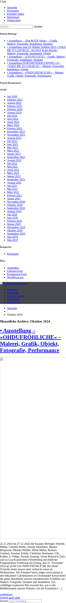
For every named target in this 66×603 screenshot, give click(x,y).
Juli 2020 (12, 214)
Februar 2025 (14, 106)
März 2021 (13, 192)
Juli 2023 (12, 141)
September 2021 (16, 179)
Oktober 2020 (15, 204)
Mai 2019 (12, 240)
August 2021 (14, 182)
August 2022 (14, 160)
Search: (4, 600)
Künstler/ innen (15, 13)
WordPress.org (15, 277)
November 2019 (16, 227)
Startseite (12, 7)
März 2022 (13, 173)
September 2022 (16, 157)
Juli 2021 (12, 185)
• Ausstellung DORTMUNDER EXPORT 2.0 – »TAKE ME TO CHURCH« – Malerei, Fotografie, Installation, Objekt (36, 66)
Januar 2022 (14, 176)
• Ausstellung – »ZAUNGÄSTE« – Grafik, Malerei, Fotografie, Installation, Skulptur (36, 58)
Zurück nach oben (10, 597)
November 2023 (16, 134)
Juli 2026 (12, 96)
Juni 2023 (12, 144)
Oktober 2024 (15, 109)
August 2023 (14, 137)
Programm (13, 10)
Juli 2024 (12, 115)
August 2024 (14, 112)
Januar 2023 (14, 153)
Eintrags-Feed (15, 271)
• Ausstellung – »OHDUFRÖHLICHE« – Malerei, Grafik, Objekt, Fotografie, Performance (35, 74)
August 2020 (14, 211)
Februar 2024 (14, 128)
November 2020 (16, 201)
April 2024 (13, 122)
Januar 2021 (14, 198)
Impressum (13, 17)
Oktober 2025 (15, 99)
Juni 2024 (12, 118)
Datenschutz (14, 20)
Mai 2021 (12, 188)
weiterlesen (6, 594)
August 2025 (14, 102)
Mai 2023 (12, 147)
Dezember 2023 (16, 131)
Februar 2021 (14, 195)
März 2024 (13, 125)
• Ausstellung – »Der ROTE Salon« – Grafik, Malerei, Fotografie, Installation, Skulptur (32, 42)
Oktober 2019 (15, 230)
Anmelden (13, 267)
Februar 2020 (14, 220)
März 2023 (13, 150)
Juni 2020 (12, 217)
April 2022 (13, 169)
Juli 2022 (12, 163)
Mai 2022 (12, 166)
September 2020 (16, 208)
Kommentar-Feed (17, 274)
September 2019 (16, 233)
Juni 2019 (12, 236)
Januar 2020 (14, 224)
